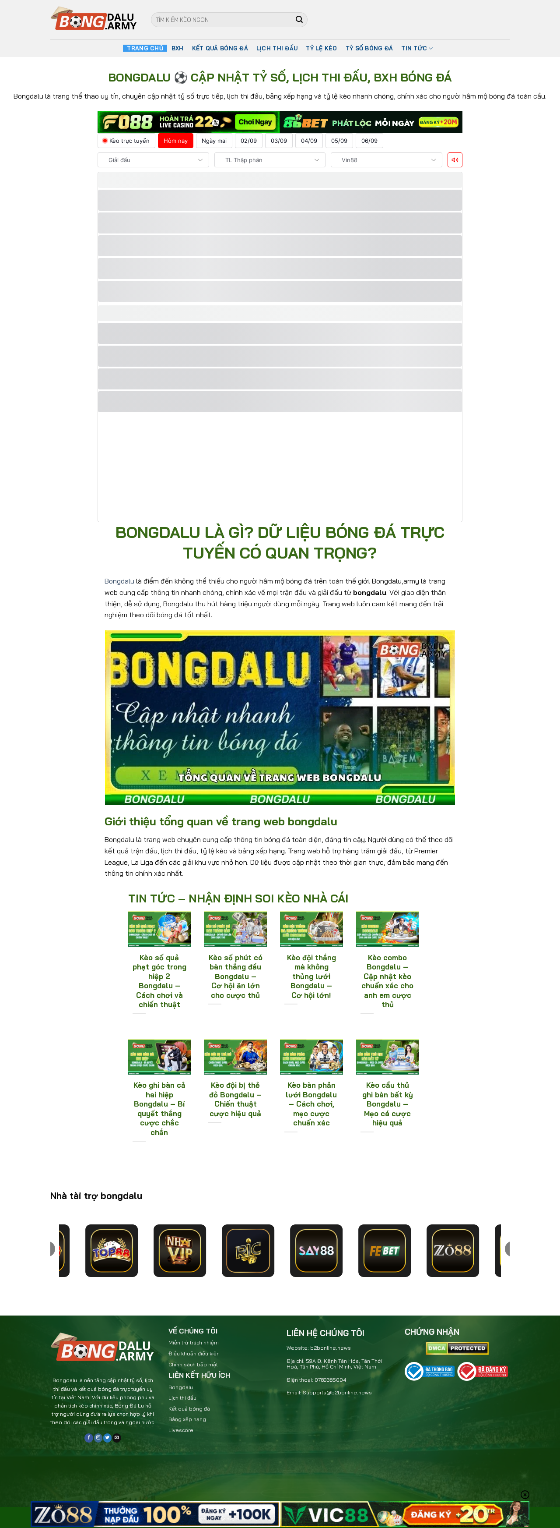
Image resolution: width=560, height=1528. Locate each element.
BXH (178, 48)
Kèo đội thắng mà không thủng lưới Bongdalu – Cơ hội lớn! (311, 976)
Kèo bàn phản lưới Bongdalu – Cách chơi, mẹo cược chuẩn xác (311, 1103)
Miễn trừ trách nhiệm (193, 1342)
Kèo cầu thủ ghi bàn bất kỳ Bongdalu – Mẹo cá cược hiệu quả (387, 1103)
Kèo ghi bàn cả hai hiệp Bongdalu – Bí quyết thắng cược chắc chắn (159, 1108)
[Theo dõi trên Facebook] (88, 1438)
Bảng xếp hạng (187, 1419)
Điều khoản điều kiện (194, 1353)
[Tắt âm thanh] (455, 159)
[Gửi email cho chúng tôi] (116, 1438)
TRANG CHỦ (145, 48)
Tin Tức (414, 48)
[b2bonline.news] (94, 20)
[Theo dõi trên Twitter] (107, 1438)
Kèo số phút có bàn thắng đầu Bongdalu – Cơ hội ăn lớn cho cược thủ (235, 976)
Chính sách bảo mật (193, 1364)
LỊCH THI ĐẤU (277, 48)
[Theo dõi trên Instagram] (98, 1438)
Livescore (180, 1430)
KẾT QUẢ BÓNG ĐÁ (220, 48)
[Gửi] (299, 19)
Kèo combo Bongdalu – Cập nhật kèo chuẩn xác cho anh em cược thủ (387, 981)
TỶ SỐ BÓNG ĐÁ (369, 48)
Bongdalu (119, 581)
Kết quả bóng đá (189, 1408)
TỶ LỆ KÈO (321, 48)
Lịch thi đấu (182, 1397)
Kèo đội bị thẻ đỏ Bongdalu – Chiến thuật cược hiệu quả (235, 1099)
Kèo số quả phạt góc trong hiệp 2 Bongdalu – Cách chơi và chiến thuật (159, 981)
